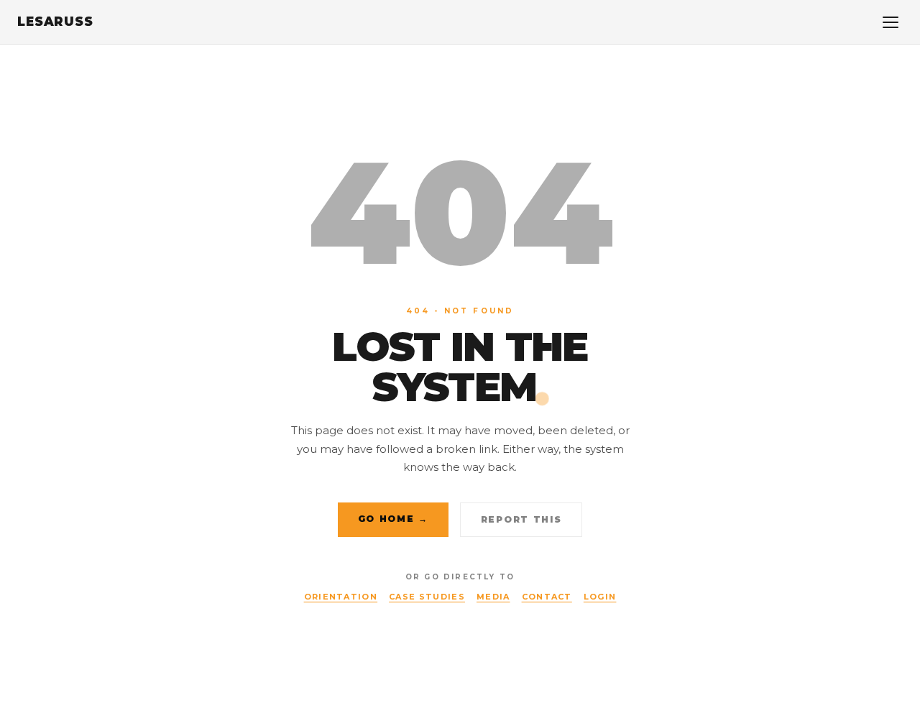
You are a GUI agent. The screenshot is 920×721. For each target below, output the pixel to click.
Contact (547, 597)
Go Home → (393, 518)
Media (493, 597)
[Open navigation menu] (890, 22)
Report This (521, 519)
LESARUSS (55, 21)
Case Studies (427, 597)
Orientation (341, 597)
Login (600, 597)
